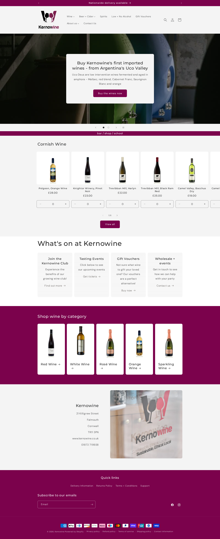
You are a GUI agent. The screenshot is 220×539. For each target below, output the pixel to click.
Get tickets (90, 276)
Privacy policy (93, 531)
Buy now (126, 290)
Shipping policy (144, 531)
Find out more (53, 285)
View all (110, 224)
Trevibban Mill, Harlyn (122, 188)
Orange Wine (135, 366)
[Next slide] (116, 127)
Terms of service (126, 531)
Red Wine (49, 364)
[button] (165, 20)
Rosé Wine (108, 364)
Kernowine (59, 531)
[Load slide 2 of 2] (108, 127)
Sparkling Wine (166, 366)
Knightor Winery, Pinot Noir (87, 190)
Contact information (163, 531)
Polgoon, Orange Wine (53, 188)
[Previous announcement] (38, 3)
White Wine (80, 364)
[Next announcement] (181, 3)
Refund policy (109, 531)
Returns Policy (104, 485)
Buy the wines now (110, 93)
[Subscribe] (91, 504)
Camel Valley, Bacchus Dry (192, 190)
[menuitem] (71, 16)
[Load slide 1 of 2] (103, 127)
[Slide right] (117, 215)
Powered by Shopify (74, 531)
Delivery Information (82, 485)
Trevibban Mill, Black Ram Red (157, 190)
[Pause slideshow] (124, 127)
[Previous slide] (95, 127)
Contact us (163, 285)
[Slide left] (102, 215)
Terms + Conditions (126, 485)
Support (144, 485)
